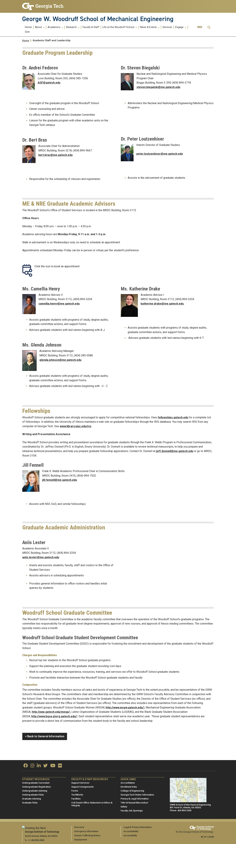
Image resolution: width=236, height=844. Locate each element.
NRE (199, 27)
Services (167, 27)
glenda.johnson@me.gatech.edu (60, 360)
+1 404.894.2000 (36, 840)
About (39, 27)
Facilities (76, 798)
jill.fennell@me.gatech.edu (59, 480)
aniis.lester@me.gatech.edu (40, 557)
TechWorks (77, 794)
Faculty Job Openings (132, 810)
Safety (124, 806)
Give (27, 32)
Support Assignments (82, 786)
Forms (74, 790)
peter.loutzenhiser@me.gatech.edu (159, 153)
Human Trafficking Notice (87, 835)
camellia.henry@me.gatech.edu (59, 303)
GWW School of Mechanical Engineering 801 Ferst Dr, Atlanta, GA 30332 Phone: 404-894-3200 (190, 807)
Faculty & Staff (91, 27)
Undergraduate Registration (36, 786)
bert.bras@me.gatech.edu (55, 155)
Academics (54, 27)
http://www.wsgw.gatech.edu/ (125, 707)
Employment (80, 839)
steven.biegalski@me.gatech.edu (158, 87)
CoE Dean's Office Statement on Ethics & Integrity (91, 804)
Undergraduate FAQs (33, 794)
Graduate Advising (31, 798)
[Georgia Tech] (44, 6)
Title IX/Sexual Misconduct (134, 802)
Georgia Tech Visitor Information (137, 794)
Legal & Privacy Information (138, 827)
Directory (79, 827)
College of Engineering (132, 790)
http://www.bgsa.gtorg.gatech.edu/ (54, 716)
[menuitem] (28, 27)
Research (71, 27)
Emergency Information (86, 831)
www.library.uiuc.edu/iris (75, 426)
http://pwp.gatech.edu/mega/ (50, 711)
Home (28, 27)
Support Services (80, 782)
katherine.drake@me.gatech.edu (162, 303)
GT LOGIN (209, 837)
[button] (209, 27)
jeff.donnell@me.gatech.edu (174, 451)
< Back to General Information (44, 736)
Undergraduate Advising (34, 790)
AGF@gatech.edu (49, 82)
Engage (179, 27)
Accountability (131, 831)
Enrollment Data (129, 786)
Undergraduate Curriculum (36, 782)
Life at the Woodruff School (118, 27)
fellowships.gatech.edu (173, 417)
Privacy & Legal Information (135, 798)
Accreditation (128, 782)
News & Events (148, 27)
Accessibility (130, 835)
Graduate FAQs (29, 802)
